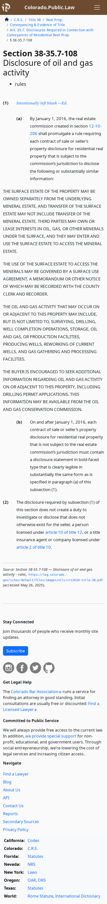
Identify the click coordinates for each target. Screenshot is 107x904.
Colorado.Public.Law (49, 7)
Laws (32, 872)
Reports (10, 813)
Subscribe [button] (15, 651)
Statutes (35, 856)
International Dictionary (77, 896)
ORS (42, 880)
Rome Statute (40, 896)
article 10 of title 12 (63, 532)
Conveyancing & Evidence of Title (37, 24)
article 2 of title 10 (33, 547)
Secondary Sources (21, 821)
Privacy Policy (15, 829)
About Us (11, 790)
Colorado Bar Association (34, 691)
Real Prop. (54, 19)
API (6, 798)
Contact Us (13, 805)
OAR (32, 880)
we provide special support (50, 736)
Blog (7, 782)
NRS (31, 864)
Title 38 (34, 19)
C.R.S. (18, 19)
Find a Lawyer (16, 774)
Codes (33, 840)
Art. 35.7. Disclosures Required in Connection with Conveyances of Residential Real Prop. (50, 32)
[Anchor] (70, 102)
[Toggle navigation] (97, 7)
